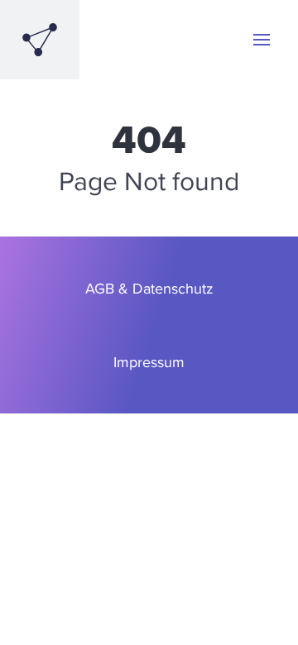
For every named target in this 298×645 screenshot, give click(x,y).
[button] (261, 39)
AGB (99, 288)
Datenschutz (173, 288)
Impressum (149, 361)
